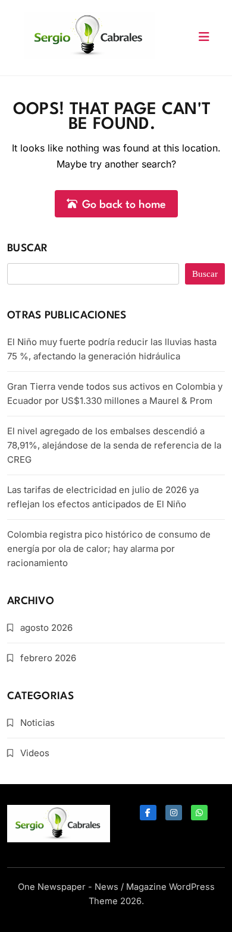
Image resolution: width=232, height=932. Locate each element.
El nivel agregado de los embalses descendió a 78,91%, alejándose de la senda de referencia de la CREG (114, 445)
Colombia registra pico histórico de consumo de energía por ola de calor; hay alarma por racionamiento (109, 548)
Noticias (37, 722)
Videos (34, 753)
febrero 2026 (48, 658)
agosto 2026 (46, 627)
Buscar (27, 249)
